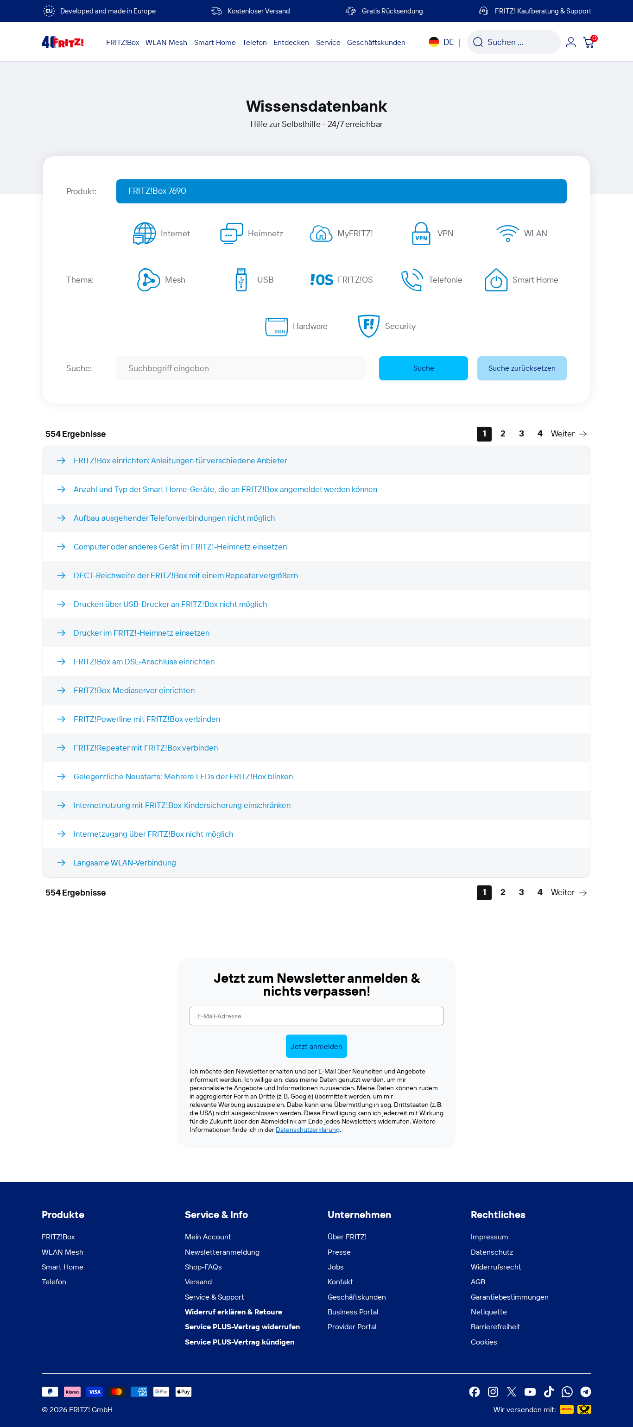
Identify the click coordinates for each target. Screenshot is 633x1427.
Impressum (489, 1236)
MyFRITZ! (355, 233)
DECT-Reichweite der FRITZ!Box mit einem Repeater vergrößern (186, 575)
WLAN (535, 233)
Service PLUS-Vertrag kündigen (239, 1341)
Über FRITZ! (347, 1236)
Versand (198, 1281)
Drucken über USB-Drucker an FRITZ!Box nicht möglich (170, 604)
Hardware (310, 326)
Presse (339, 1252)
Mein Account (208, 1236)
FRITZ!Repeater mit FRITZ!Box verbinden (146, 747)
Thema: (80, 279)
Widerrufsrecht (496, 1266)
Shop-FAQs (203, 1266)
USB (265, 279)
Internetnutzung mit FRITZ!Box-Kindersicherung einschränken (182, 805)
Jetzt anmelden (316, 1046)
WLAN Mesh (62, 1252)
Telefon (54, 1281)
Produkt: (81, 191)
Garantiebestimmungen (510, 1296)
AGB (478, 1281)
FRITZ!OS (355, 279)
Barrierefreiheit (495, 1326)
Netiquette (489, 1311)
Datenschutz (492, 1252)
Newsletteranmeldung (222, 1252)
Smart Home (535, 279)
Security (400, 326)
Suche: (79, 368)
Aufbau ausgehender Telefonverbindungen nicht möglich (174, 518)
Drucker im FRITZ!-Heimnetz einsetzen (141, 633)
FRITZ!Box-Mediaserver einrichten (134, 690)
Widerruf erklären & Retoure (233, 1311)
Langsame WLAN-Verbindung (125, 862)
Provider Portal (352, 1326)
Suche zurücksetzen (522, 368)
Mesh (175, 279)
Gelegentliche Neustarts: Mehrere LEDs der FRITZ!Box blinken (183, 776)
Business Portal (353, 1311)
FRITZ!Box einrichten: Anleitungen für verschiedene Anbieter (180, 460)
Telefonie (445, 279)
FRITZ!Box (58, 1236)
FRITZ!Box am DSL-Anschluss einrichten (144, 661)
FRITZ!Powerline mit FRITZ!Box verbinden (147, 719)
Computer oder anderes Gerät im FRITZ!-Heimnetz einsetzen (180, 546)
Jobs (336, 1266)
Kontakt (340, 1281)
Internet (175, 233)
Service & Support (214, 1296)
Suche (423, 368)
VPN (445, 233)
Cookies (484, 1341)
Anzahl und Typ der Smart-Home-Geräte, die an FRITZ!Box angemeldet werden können (225, 489)
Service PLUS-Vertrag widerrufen (242, 1326)
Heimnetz (265, 233)
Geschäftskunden (357, 1296)
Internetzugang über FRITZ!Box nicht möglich (154, 834)
